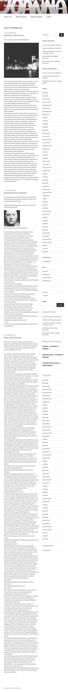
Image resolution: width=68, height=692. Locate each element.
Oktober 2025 (46, 108)
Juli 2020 (44, 217)
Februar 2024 (46, 161)
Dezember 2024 (46, 139)
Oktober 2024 (46, 142)
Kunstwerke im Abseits (15, 193)
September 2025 (46, 111)
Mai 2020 (45, 223)
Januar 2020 (45, 236)
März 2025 (45, 130)
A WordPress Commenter (49, 81)
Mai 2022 (44, 205)
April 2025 (45, 127)
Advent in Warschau (14, 35)
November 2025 (46, 105)
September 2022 (46, 192)
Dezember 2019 (46, 239)
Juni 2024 (45, 155)
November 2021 (46, 211)
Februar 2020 (46, 233)
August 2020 (45, 214)
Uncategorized (46, 261)
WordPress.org (46, 280)
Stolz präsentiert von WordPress (12, 688)
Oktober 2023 (46, 170)
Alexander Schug (46, 76)
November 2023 (46, 167)
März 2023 (45, 183)
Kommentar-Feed (47, 277)
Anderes (49, 17)
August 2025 (45, 114)
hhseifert (45, 346)
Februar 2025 (46, 133)
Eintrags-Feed (46, 274)
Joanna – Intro (8, 17)
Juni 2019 (45, 248)
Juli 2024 (44, 152)
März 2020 (45, 230)
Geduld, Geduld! (47, 365)
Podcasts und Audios (36, 17)
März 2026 (45, 96)
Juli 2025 (44, 117)
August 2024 (45, 149)
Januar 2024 (45, 164)
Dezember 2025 (46, 102)
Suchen (44, 301)
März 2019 (45, 251)
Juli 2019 (44, 245)
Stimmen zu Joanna (21, 17)
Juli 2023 (44, 174)
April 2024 (45, 158)
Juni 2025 (45, 120)
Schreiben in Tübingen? (55, 73)
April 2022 (45, 208)
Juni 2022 (45, 202)
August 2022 (45, 195)
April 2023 (45, 180)
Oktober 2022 (46, 189)
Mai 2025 (45, 124)
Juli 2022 (44, 198)
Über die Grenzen (12, 337)
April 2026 (45, 92)
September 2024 (46, 145)
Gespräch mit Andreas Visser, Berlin (51, 48)
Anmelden (45, 271)
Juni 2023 (45, 177)
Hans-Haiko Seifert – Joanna (32, 6)
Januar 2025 (45, 136)
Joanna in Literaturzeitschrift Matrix (51, 45)
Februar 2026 (46, 99)
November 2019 (46, 242)
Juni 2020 (45, 220)
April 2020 (45, 227)
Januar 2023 (45, 186)
